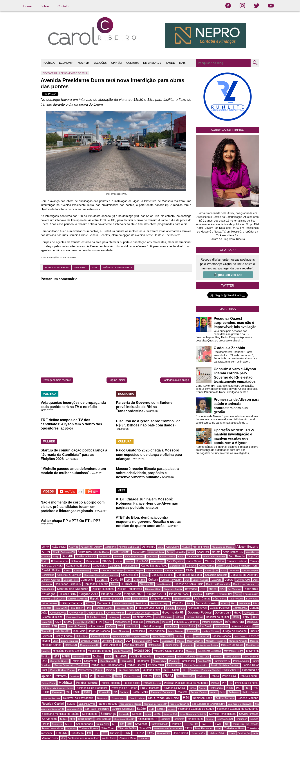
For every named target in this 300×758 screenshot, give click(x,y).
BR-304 (107, 561)
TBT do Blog (191, 724)
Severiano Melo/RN (124, 719)
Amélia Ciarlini (101, 552)
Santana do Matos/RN (155, 704)
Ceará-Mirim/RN (242, 565)
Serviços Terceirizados (222, 713)
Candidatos (100, 565)
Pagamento (143, 660)
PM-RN (147, 676)
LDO (55, 640)
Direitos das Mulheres (72, 588)
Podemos (202, 676)
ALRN (46, 552)
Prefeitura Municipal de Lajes (57, 688)
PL (91, 676)
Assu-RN (67, 556)
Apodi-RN (203, 552)
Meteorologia (154, 645)
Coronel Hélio (71, 580)
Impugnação (152, 622)
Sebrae (161, 708)
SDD (151, 708)
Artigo (56, 556)
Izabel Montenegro (152, 626)
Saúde (141, 708)
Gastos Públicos (220, 607)
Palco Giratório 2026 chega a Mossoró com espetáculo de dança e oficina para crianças (149, 454)
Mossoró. (190, 651)
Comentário (48, 575)
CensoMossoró (81, 570)
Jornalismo (138, 631)
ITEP (120, 626)
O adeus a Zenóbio (229, 348)
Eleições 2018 (88, 594)
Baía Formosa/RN (134, 556)
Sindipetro (179, 719)
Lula (156, 640)
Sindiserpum (195, 718)
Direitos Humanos (103, 588)
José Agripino (156, 631)
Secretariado (90, 713)
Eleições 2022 (133, 594)
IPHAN (45, 626)
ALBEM (186, 547)
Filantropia (244, 603)
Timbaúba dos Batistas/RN (168, 728)
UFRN (150, 733)
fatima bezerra (49, 603)
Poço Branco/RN (185, 676)
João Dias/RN (62, 631)
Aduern (98, 546)
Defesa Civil (243, 579)
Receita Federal (199, 692)
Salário (71, 703)
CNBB (208, 570)
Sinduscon (241, 719)
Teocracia (71, 728)
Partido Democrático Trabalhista (71, 665)
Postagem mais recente (57, 380)
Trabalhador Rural (234, 728)
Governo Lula (223, 612)
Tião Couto (108, 728)
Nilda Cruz (204, 656)
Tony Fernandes (204, 728)
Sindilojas (165, 719)
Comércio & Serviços (69, 575)
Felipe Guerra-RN (123, 603)
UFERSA (139, 733)
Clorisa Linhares (174, 570)
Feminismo (141, 603)
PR (230, 683)
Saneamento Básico (130, 704)
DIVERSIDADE (152, 62)
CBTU (220, 566)
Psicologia (57, 692)
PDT (184, 670)
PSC (247, 688)
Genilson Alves (58, 612)
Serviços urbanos (248, 714)
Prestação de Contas (124, 687)
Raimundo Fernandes (162, 692)
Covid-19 (116, 579)
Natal (108, 656)
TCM (218, 724)
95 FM (45, 546)
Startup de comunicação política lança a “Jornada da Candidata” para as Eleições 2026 (74, 454)
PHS (84, 676)
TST (105, 733)
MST (87, 656)
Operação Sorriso (59, 661)
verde (255, 733)
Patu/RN (110, 670)
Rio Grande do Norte (163, 698)
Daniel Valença (200, 580)
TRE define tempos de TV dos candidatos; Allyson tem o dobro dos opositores (71, 424)
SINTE (69, 724)
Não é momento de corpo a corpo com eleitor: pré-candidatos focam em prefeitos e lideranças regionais (73, 506)
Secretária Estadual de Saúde (196, 708)
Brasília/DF (142, 561)
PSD (255, 687)
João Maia (79, 631)
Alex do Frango (201, 546)
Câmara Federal (236, 561)
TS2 (89, 733)
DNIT (203, 589)
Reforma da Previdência (78, 698)
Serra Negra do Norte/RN (193, 714)
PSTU (87, 692)
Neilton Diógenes (186, 656)
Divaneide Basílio (173, 589)
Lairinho (179, 636)
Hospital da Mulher (217, 617)
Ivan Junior (132, 626)
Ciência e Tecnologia (112, 570)
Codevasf (234, 570)
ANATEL (125, 552)
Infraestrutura (234, 621)
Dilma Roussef (164, 584)
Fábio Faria (219, 598)
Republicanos (118, 698)
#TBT (121, 490)
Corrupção (87, 579)
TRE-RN (61, 733)
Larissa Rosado (221, 636)
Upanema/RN (198, 733)
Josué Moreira (175, 631)
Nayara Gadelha (165, 656)
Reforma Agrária (51, 698)
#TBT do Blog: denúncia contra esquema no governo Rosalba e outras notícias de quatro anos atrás (148, 522)
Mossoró (80, 267)
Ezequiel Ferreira (160, 598)
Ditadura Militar (153, 589)
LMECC (119, 641)
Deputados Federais (96, 584)
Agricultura (148, 546)
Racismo (124, 692)
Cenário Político (51, 570)
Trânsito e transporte (117, 267)
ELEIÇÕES (100, 62)
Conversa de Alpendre (244, 574)
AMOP (115, 552)
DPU (222, 589)
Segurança (108, 713)
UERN (126, 733)
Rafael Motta (140, 692)
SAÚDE (170, 62)
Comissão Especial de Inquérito (101, 575)
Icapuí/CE (47, 622)
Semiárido (124, 714)
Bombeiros (92, 561)
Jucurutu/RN (193, 631)
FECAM (90, 603)
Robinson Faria (202, 698)
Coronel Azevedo (51, 579)
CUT (187, 580)
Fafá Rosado (236, 598)
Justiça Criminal (210, 631)
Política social (131, 682)
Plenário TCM (104, 676)
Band (181, 556)
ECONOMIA (66, 62)
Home (27, 6)
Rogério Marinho (247, 698)
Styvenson (141, 724)
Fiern (233, 603)
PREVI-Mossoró (149, 687)
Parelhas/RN (204, 661)
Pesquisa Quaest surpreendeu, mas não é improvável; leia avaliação (235, 323)
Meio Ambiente (112, 644)
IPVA (62, 626)
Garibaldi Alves (197, 607)
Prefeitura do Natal (246, 682)
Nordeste (217, 656)
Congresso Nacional (189, 574)
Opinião (76, 660)
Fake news (252, 598)
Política (65, 682)
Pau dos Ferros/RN (128, 670)
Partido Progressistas (196, 665)
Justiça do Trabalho (234, 631)
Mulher (98, 656)
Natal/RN (121, 656)
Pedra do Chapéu (210, 670)
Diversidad (191, 589)
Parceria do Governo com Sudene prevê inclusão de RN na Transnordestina (144, 407)
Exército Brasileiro (112, 598)
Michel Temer (172, 645)
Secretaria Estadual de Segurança (237, 708)
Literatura (107, 640)
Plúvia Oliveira (132, 676)
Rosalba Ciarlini (53, 703)
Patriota (99, 670)
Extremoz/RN (139, 598)
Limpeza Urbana (90, 640)
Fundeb (181, 608)
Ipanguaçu (252, 622)
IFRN (99, 621)
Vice (63, 738)
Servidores (49, 718)
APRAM (216, 552)
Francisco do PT (124, 608)
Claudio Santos (154, 570)
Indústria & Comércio (186, 621)
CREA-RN (139, 579)
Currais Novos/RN (171, 579)
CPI (128, 579)
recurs (213, 692)
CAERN (209, 561)
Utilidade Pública (217, 733)
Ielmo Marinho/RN (84, 622)
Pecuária (194, 670)
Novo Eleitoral (250, 656)
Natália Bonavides (141, 656)
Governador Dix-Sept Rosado (143, 612)
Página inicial (117, 380)
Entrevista (47, 598)
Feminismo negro (159, 603)
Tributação (77, 733)
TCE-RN (206, 724)
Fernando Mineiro (206, 603)
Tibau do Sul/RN (127, 728)
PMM (95, 267)
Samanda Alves (87, 703)
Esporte (94, 598)
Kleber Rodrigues (100, 636)
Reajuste (182, 692)
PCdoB (174, 669)
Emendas (197, 594)
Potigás (215, 683)
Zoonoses (144, 738)
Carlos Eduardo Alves (154, 565)
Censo (67, 570)
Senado (137, 713)
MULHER (83, 62)
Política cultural (86, 682)
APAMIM (180, 552)
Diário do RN (146, 584)
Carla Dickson (130, 565)
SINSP (45, 724)
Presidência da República (92, 687)
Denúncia (47, 584)
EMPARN (210, 594)
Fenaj (190, 603)
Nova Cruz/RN (233, 656)
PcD (165, 670)
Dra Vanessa (234, 589)
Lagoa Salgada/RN (162, 636)
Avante (118, 556)
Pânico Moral (159, 661)
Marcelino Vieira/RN (216, 641)
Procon (202, 688)
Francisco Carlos (103, 607)
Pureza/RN (104, 692)
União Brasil (180, 733)
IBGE (255, 617)
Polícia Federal (249, 676)
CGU (95, 570)
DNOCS (213, 589)
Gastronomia (240, 607)
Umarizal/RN (163, 733)
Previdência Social (174, 687)
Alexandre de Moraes (222, 547)
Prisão (192, 688)
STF (114, 724)
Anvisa (170, 552)
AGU (160, 547)
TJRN (188, 728)
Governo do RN (173, 612)
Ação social (59, 546)
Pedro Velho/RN (230, 670)
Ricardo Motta (137, 698)
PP (224, 682)
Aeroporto (110, 546)
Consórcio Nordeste (216, 575)
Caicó (220, 561)
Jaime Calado (205, 626)
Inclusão (166, 622)
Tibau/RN (145, 728)
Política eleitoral (110, 682)
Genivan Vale (76, 612)
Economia (251, 588)
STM (129, 724)
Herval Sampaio (163, 617)
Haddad (126, 617)
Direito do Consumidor (218, 584)
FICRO (224, 603)
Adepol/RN (86, 547)
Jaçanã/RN (171, 626)
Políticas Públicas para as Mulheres (186, 682)
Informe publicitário (212, 622)
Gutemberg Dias (96, 617)
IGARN (108, 622)
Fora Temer (76, 607)
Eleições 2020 (111, 594)
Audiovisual (105, 556)
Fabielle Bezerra (182, 598)
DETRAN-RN (129, 584)
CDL (228, 565)
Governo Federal (199, 612)
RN (186, 697)
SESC (63, 719)
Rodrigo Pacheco (225, 698)
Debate (229, 579)
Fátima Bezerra (71, 603)
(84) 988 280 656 (230, 275)
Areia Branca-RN (233, 552)
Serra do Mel (170, 714)
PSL (68, 692)
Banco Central (167, 556)
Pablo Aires (127, 661)
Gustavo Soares (75, 617)
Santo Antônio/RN (179, 704)
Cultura (153, 579)
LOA (128, 640)
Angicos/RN (139, 552)
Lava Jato (239, 636)
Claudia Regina (135, 570)
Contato (63, 6)
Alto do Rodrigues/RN (64, 552)
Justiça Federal (64, 636)
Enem (237, 594)
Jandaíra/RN (221, 626)
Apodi (191, 552)
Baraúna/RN (193, 556)
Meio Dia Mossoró (134, 645)
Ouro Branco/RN (108, 661)
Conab (144, 575)
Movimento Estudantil (209, 651)
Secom (171, 709)
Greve (237, 612)
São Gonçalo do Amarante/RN (208, 703)
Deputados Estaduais (68, 584)
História (179, 617)
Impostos (138, 621)
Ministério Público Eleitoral (69, 650)
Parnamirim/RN (222, 661)
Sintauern (57, 724)
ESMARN (60, 598)
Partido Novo (174, 665)
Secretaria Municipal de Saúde (60, 713)
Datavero (216, 579)
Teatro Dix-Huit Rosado (245, 724)
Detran (114, 584)
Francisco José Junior (149, 607)
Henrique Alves (142, 617)
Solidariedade (84, 724)
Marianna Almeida (238, 641)
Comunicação (129, 574)
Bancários (152, 556)
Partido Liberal (136, 665)
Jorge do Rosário (99, 631)
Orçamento (90, 660)
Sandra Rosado (107, 703)
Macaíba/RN (168, 641)
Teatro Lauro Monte (52, 728)
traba (218, 728)
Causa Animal (206, 565)
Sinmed (254, 719)
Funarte (170, 608)
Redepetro (234, 692)
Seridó (157, 714)
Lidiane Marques (69, 641)
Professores (216, 688)
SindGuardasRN (147, 718)
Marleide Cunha (51, 644)
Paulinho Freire (151, 669)
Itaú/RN (111, 626)
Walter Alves (109, 738)
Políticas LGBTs (152, 683)
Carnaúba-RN (177, 566)
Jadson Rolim (187, 626)
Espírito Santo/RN (77, 598)
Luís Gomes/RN (142, 641)
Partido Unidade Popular (62, 670)
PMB (157, 676)
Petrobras (61, 676)
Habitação (113, 617)
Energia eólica (250, 594)
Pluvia (118, 676)
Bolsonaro (77, 561)
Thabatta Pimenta (88, 728)
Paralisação (188, 660)
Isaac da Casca (76, 626)
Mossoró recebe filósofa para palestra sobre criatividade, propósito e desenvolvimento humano (147, 473)
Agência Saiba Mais (129, 546)
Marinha (254, 641)
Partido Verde (85, 670)
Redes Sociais (250, 692)
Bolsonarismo (59, 561)
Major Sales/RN (195, 641)
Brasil (118, 561)
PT (94, 692)
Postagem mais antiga (176, 380)
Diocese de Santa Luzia (188, 584)
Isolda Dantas (96, 626)
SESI (72, 719)
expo (127, 598)
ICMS (58, 621)
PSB (238, 687)
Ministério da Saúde (232, 645)
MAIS (182, 62)
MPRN (66, 656)
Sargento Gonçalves (123, 708)
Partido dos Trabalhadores (107, 665)
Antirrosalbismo (156, 552)
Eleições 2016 (67, 594)
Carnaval (191, 565)
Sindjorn (210, 719)
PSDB (45, 692)
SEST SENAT (85, 719)
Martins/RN (71, 645)
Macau (180, 641)
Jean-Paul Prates (241, 626)
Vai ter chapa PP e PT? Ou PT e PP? (70, 521)
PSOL (76, 692)
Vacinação (244, 733)
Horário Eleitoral (194, 617)
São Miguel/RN (74, 709)
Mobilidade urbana (57, 267)
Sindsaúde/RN (225, 719)
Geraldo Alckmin (115, 612)
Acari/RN (73, 547)
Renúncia (102, 698)
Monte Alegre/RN (122, 651)
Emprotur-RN (224, 594)
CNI (216, 570)
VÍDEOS (48, 491)
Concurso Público (162, 574)
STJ (122, 724)
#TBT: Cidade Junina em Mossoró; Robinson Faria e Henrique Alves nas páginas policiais (147, 503)
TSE (96, 733)
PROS (229, 688)
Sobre (44, 6)
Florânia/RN (61, 608)
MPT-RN (77, 656)
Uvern (232, 733)
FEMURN (178, 603)
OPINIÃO (116, 62)
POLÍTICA (49, 62)
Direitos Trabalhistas (129, 588)
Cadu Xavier (194, 561)
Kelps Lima (82, 636)
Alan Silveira (172, 546)
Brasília (129, 561)
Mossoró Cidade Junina (168, 650)
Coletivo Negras (250, 570)
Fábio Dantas (202, 598)
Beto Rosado (237, 556)
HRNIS (235, 617)
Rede (222, 692)
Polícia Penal (48, 683)
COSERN (102, 579)
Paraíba (173, 661)
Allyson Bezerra (247, 546)
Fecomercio (104, 603)
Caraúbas (115, 565)
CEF (255, 565)
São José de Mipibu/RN (240, 704)
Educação (49, 594)
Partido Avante (241, 661)
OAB (44, 660)
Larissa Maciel (202, 636)
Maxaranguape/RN (89, 645)
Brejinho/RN (157, 561)
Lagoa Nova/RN (140, 636)
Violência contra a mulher (83, 738)
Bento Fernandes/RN (214, 556)
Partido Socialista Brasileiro (225, 665)
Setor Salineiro (103, 719)
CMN (199, 570)
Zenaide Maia (127, 738)
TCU (227, 724)
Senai (148, 714)
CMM (189, 570)
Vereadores (50, 738)
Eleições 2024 (156, 594)
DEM (255, 579)
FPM (88, 607)
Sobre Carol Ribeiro (227, 130)
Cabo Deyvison (175, 561)
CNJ (223, 570)
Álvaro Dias (85, 552)
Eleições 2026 (179, 594)
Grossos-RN (251, 612)
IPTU (54, 626)
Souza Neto (102, 724)
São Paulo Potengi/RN (97, 708)
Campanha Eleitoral (78, 565)
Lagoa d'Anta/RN (121, 636)
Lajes (189, 636)
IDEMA (68, 622)
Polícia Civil (229, 676)
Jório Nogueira (121, 631)
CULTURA (132, 62)
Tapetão (176, 724)
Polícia (215, 676)
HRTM (245, 617)
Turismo (114, 733)
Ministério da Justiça (207, 645)
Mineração (188, 645)
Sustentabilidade (159, 724)
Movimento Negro (233, 651)
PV (115, 692)
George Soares (95, 612)
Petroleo (74, 676)
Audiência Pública (86, 556)
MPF (56, 656)
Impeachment (122, 622)
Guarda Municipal (52, 617)
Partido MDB (156, 665)
